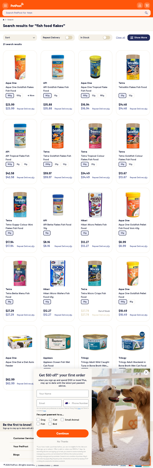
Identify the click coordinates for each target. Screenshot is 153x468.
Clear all (120, 37)
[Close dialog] (146, 372)
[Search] (146, 13)
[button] (20, 37)
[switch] (68, 37)
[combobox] (67, 403)
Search (10, 20)
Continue (62, 433)
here (79, 408)
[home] (17, 5)
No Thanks (62, 441)
